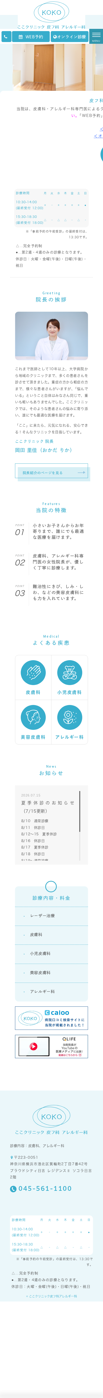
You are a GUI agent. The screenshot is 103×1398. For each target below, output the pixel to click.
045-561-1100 (45, 1189)
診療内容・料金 (51, 898)
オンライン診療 (71, 37)
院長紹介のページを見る (43, 473)
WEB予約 (34, 37)
